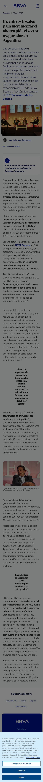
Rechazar (21, 771)
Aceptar (21, 777)
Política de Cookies (33, 757)
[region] (21, 757)
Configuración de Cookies (21, 764)
